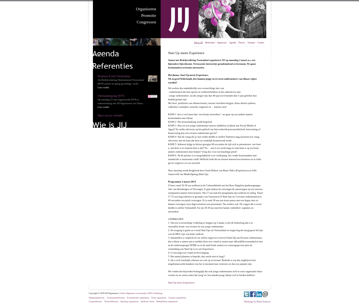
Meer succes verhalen (110, 115)
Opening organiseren (129, 301)
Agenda (232, 42)
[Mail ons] (265, 296)
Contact (260, 42)
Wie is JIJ (198, 42)
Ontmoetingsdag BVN (111, 95)
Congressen (146, 22)
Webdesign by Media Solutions (257, 301)
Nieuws (241, 42)
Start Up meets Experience (181, 282)
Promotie (148, 15)
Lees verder (103, 87)
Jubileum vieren (147, 301)
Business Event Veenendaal (114, 76)
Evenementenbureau (116, 298)
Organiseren (146, 9)
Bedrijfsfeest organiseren (167, 301)
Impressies (222, 42)
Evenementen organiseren (138, 298)
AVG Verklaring (155, 293)
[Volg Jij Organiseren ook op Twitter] (247, 296)
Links (122, 293)
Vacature (251, 42)
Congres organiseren (177, 298)
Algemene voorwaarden (136, 293)
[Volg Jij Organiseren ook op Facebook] (253, 296)
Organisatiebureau (97, 298)
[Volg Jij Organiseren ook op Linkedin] (259, 296)
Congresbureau (95, 301)
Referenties (210, 42)
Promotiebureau (111, 301)
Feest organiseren (158, 298)
